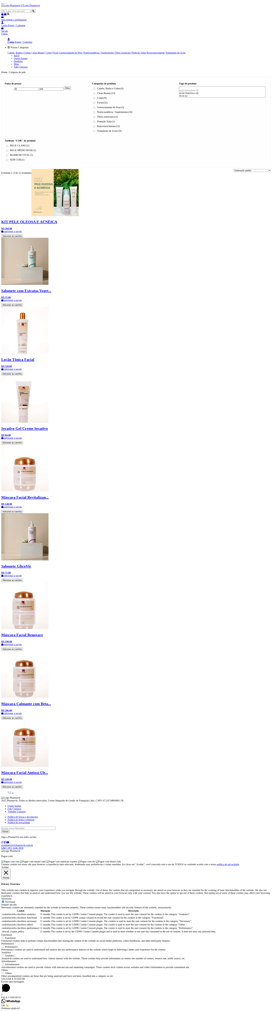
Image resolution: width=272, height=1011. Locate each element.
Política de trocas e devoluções (23, 817)
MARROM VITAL (21, 155)
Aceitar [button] (4, 867)
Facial (55, 52)
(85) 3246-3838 (12, 848)
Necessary (10, 901)
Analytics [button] (6, 952)
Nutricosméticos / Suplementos (98, 52)
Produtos (18, 61)
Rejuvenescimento (156, 52)
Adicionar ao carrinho (12, 236)
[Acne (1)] (222, 96)
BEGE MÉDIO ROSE (23, 150)
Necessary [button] (6, 898)
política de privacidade (228, 864)
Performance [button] (7, 943)
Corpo (48, 52)
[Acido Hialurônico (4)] (222, 93)
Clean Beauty (38, 52)
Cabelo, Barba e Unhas (19, 52)
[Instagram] (2, 842)
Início (17, 55)
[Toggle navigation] (2, 3)
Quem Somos (20, 58)
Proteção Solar (138, 52)
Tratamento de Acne (175, 52)
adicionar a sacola (12, 231)
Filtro (67, 88)
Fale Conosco (21, 67)
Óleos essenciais (123, 52)
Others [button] (4, 970)
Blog (16, 64)
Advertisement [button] (8, 961)
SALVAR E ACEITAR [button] (13, 979)
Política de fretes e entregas (21, 819)
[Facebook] (5, 842)
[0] (222, 88)
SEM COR (17, 159)
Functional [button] (6, 934)
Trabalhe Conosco (17, 811)
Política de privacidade (19, 822)
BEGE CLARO (19, 145)
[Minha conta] (2, 14)
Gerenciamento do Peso (71, 52)
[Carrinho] (5, 14)
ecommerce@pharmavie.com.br (17, 845)
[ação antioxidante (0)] (222, 90)
